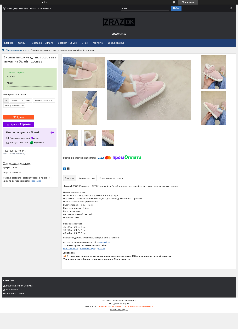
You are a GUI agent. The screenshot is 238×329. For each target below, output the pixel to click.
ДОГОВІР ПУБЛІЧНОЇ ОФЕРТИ (18, 285)
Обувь (21, 42)
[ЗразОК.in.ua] (119, 22)
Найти (176, 8)
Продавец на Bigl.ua (119, 303)
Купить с (15, 124)
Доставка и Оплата (42, 42)
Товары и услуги (14, 50)
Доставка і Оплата (12, 289)
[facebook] (64, 169)
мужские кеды (70, 248)
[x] (68, 169)
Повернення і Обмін (13, 293)
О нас (85, 42)
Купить (20, 117)
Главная (8, 42)
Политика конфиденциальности (138, 306)
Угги (27, 50)
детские (101, 248)
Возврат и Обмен (67, 42)
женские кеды (87, 248)
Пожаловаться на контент (110, 306)
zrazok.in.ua (105, 242)
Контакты (97, 42)
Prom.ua (133, 300)
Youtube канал (116, 42)
